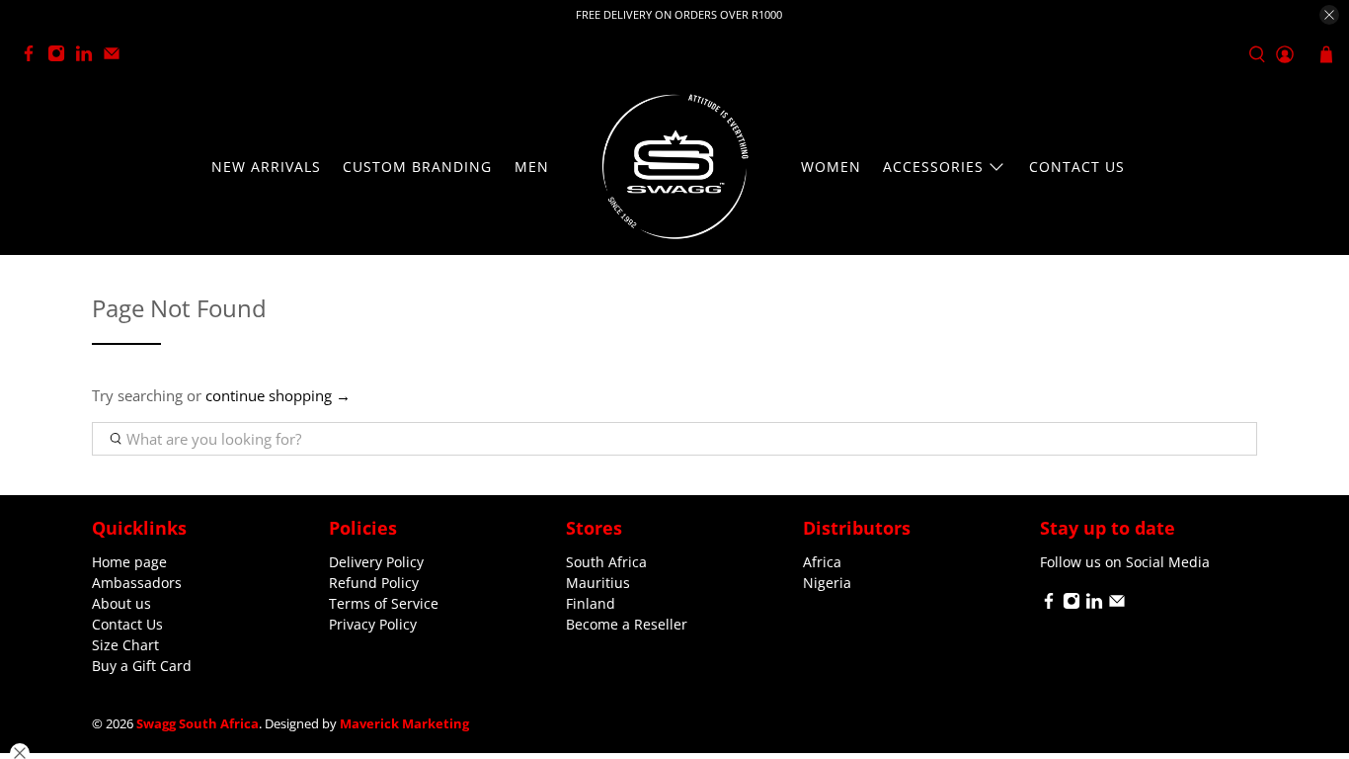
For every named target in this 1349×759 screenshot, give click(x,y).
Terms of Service (383, 603)
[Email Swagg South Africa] (116, 56)
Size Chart (125, 644)
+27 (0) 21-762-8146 (204, 54)
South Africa (606, 561)
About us (121, 603)
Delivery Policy (376, 561)
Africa (822, 561)
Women (831, 166)
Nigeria (827, 582)
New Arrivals (266, 166)
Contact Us (1077, 166)
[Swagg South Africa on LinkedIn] (89, 56)
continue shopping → (278, 395)
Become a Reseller (626, 624)
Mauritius (598, 582)
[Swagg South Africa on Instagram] (61, 56)
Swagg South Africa (197, 724)
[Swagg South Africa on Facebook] (33, 56)
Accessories (933, 166)
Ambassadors (137, 582)
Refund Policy (374, 582)
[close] (1329, 15)
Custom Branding (417, 166)
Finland (590, 603)
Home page (129, 561)
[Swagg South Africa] (674, 166)
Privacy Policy (373, 624)
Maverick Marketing (404, 724)
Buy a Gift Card (142, 665)
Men (532, 166)
